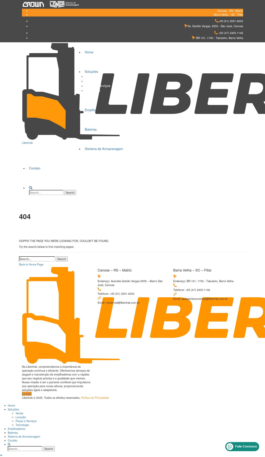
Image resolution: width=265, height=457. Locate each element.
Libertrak (27, 143)
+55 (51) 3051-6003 (230, 21)
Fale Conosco (246, 446)
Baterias (13, 432)
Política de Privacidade (95, 398)
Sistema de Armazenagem (104, 148)
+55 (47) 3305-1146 (230, 33)
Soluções (13, 409)
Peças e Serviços (97, 85)
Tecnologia (92, 90)
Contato (34, 168)
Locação (91, 80)
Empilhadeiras (16, 429)
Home (11, 405)
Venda (89, 76)
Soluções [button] (91, 71)
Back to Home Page (31, 264)
